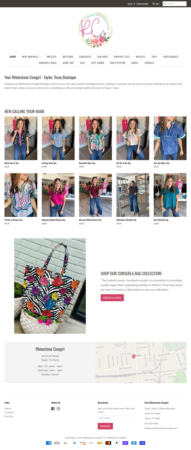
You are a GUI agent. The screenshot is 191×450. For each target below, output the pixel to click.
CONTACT (149, 63)
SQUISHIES (85, 56)
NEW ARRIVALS (30, 56)
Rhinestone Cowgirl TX (94, 438)
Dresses (52, 56)
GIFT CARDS (97, 63)
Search (7, 408)
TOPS (154, 56)
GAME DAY (68, 63)
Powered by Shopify (116, 438)
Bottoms (68, 56)
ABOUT (135, 63)
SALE (82, 63)
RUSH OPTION (117, 63)
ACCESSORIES (170, 56)
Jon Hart (102, 56)
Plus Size (8, 416)
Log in (130, 3)
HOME (13, 56)
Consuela (9, 412)
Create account (142, 3)
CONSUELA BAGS (48, 63)
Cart (157, 3)
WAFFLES (140, 56)
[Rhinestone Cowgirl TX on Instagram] (58, 409)
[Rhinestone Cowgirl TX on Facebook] (53, 409)
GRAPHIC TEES (122, 56)
